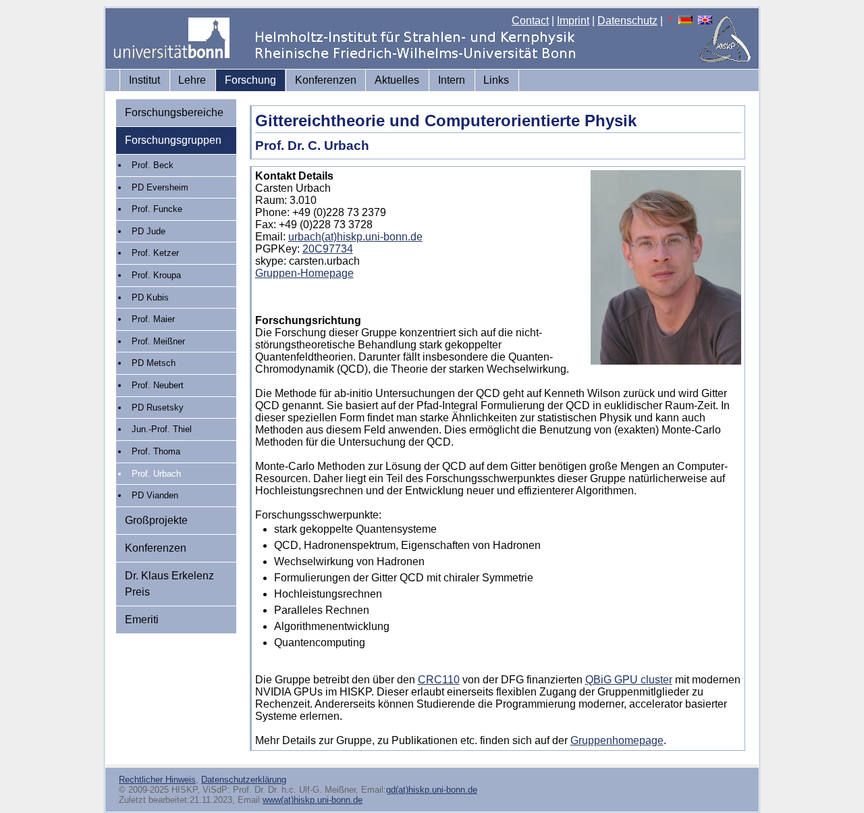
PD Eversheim (160, 187)
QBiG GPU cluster (628, 679)
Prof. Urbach (156, 474)
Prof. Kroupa (156, 275)
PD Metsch (154, 363)
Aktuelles (397, 80)
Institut (144, 80)
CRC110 (439, 679)
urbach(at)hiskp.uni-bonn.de (355, 236)
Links (496, 80)
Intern (451, 80)
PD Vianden (155, 495)
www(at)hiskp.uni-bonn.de (312, 800)
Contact (530, 20)
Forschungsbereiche (174, 112)
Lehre (192, 80)
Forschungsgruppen (173, 140)
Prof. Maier (153, 319)
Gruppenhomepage (617, 740)
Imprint (573, 20)
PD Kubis (150, 297)
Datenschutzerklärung (243, 780)
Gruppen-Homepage (304, 273)
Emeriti (142, 619)
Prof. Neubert (158, 385)
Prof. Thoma (156, 451)
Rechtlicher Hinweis (157, 780)
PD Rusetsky (158, 407)
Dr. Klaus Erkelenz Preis (169, 584)
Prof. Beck (152, 165)
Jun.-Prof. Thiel (162, 429)
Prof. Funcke (157, 209)
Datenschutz (627, 20)
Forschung (250, 80)
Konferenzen (325, 80)
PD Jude (148, 231)
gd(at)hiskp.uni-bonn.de (431, 790)
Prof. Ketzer (155, 253)
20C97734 (327, 249)
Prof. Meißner (158, 341)
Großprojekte (156, 520)
